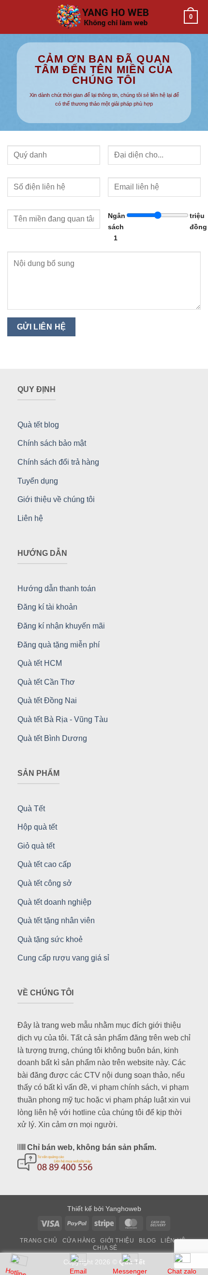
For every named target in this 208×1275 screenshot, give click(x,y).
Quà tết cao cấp (44, 864)
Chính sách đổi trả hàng (58, 462)
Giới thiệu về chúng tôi (56, 499)
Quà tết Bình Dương (52, 738)
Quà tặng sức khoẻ (50, 939)
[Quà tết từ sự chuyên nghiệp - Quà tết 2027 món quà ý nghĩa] (104, 17)
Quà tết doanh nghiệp (54, 902)
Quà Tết (31, 808)
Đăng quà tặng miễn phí (58, 645)
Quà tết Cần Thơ (46, 682)
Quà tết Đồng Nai (47, 700)
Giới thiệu (117, 1240)
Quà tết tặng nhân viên (56, 920)
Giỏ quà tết (36, 846)
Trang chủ (39, 1240)
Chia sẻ (105, 1247)
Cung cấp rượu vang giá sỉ (63, 958)
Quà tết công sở (44, 883)
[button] (16, 17)
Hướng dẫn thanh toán (56, 588)
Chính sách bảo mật (51, 443)
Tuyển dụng (37, 481)
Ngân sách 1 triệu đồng (154, 227)
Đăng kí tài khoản (47, 607)
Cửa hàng (79, 1240)
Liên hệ (30, 518)
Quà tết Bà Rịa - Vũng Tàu (62, 719)
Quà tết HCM (39, 663)
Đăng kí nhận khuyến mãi (61, 626)
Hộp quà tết (37, 827)
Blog (147, 1240)
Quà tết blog (38, 425)
